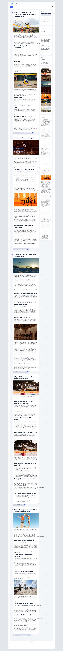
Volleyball (30, 132)
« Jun (42, 23)
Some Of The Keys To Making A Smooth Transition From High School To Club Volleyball (25, 14)
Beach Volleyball (22, 132)
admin (19, 132)
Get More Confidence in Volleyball (24, 138)
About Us (43, 59)
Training (27, 132)
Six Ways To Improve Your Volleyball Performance (45, 63)
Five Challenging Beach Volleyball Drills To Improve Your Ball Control (46, 52)
